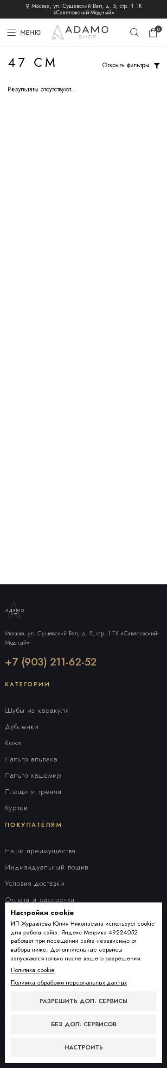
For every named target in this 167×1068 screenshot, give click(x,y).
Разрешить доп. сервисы (83, 1001)
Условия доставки (34, 883)
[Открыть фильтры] (157, 66)
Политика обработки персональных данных (69, 982)
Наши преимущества (40, 851)
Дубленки (22, 726)
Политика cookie (32, 970)
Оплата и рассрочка (40, 899)
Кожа (13, 743)
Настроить (83, 1047)
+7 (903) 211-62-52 (50, 662)
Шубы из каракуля (37, 710)
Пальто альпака (31, 759)
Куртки (16, 807)
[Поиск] (134, 32)
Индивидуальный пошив (46, 867)
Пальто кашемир (33, 775)
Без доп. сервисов (83, 1024)
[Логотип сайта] (83, 31)
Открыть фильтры (125, 65)
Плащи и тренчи (33, 791)
